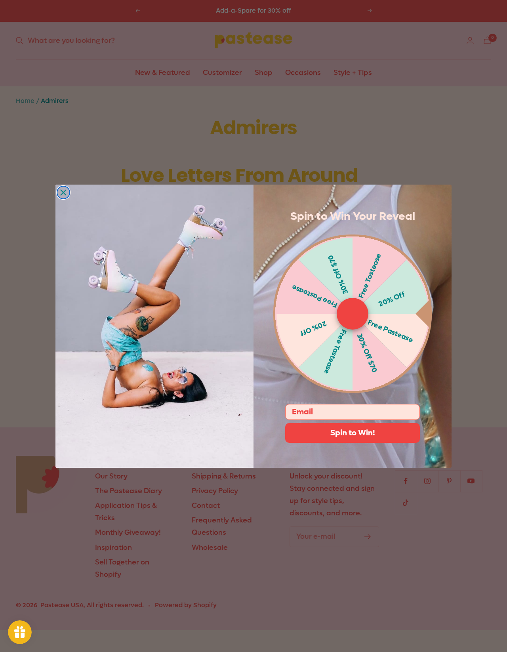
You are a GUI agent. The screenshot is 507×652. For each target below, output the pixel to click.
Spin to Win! (352, 433)
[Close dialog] (63, 192)
